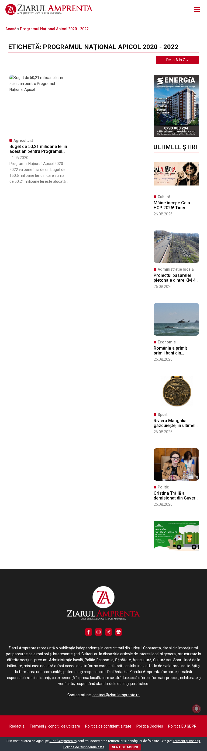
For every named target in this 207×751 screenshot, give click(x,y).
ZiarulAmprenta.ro (63, 741)
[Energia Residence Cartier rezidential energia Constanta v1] (176, 135)
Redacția (17, 726)
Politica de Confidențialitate (83, 747)
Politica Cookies (149, 726)
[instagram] (98, 632)
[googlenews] (118, 632)
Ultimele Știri (175, 147)
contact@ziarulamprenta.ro (116, 695)
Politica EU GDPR (182, 726)
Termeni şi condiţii (186, 741)
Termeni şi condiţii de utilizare (55, 726)
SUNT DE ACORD (125, 747)
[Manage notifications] (196, 708)
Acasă (10, 29)
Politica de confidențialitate (108, 726)
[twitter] (108, 632)
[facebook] (88, 632)
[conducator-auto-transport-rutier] (176, 549)
